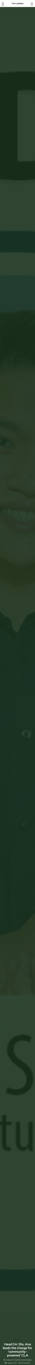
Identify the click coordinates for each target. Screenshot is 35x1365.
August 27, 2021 (12, 1363)
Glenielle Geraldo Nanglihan (23, 1360)
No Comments (25, 1363)
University (17, 1340)
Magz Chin (11, 1360)
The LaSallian (17, 3)
